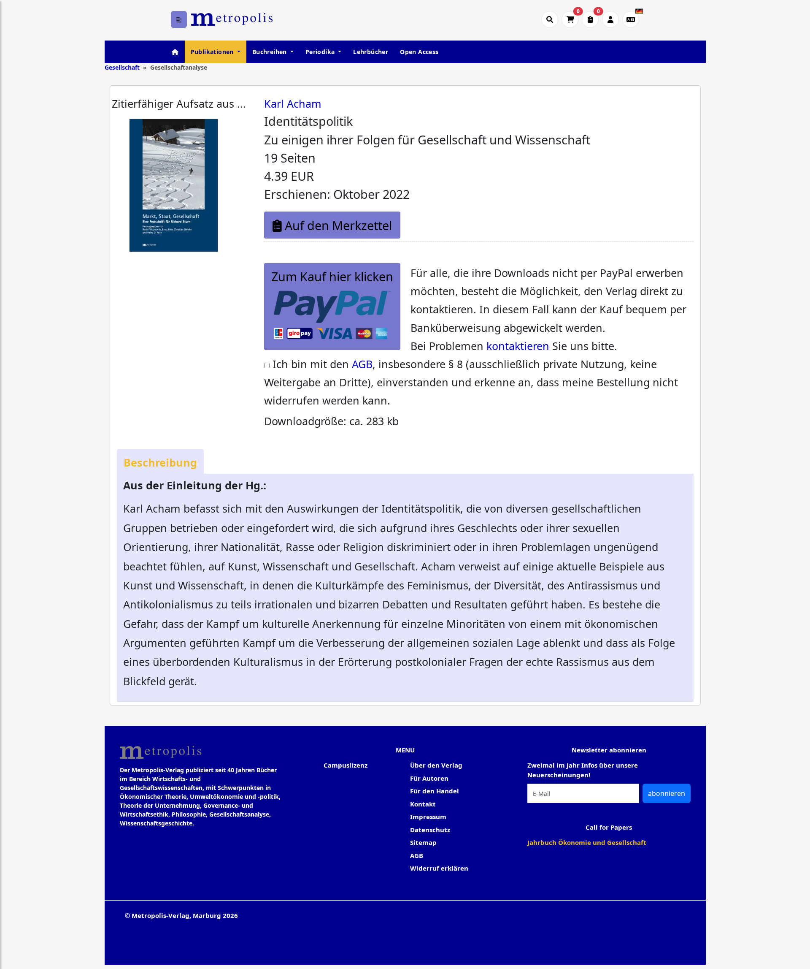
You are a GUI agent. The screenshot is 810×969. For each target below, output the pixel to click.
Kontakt (423, 804)
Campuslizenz (345, 765)
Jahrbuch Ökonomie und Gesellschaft (586, 842)
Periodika (321, 52)
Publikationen (213, 52)
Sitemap (423, 842)
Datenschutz (430, 829)
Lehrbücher (370, 52)
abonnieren (666, 793)
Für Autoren (429, 778)
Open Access (419, 52)
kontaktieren (517, 346)
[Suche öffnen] (549, 19)
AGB (362, 364)
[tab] (160, 461)
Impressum (428, 816)
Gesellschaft (122, 67)
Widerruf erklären (439, 868)
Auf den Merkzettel (337, 225)
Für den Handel (434, 791)
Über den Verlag (436, 765)
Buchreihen (270, 52)
